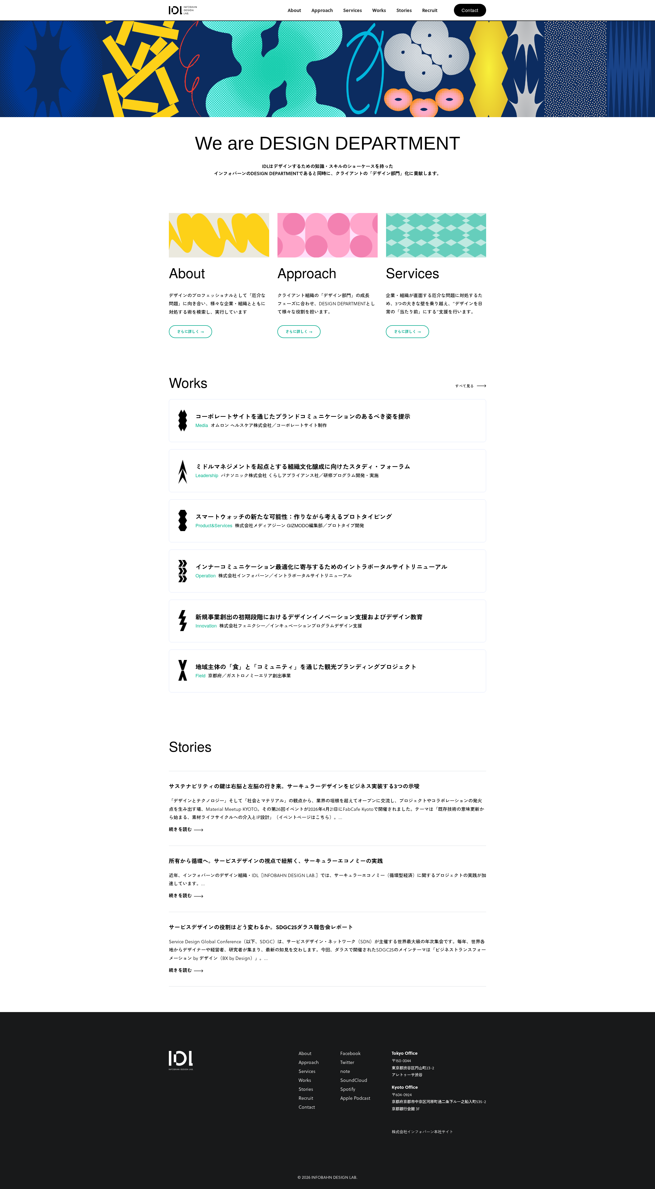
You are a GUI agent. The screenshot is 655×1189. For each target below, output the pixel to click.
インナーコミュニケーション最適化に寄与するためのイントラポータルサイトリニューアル (321, 566)
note (345, 1071)
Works (305, 1080)
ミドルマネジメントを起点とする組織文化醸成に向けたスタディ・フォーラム (302, 466)
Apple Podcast (355, 1098)
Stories (306, 1089)
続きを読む (180, 829)
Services (307, 1071)
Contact (307, 1107)
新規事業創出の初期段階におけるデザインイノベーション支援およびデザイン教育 (309, 616)
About (305, 1053)
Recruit (306, 1098)
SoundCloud (353, 1080)
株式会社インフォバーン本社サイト (422, 1131)
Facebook (350, 1053)
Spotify (347, 1089)
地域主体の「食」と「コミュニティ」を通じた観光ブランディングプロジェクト (306, 666)
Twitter (347, 1062)
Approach (309, 1062)
